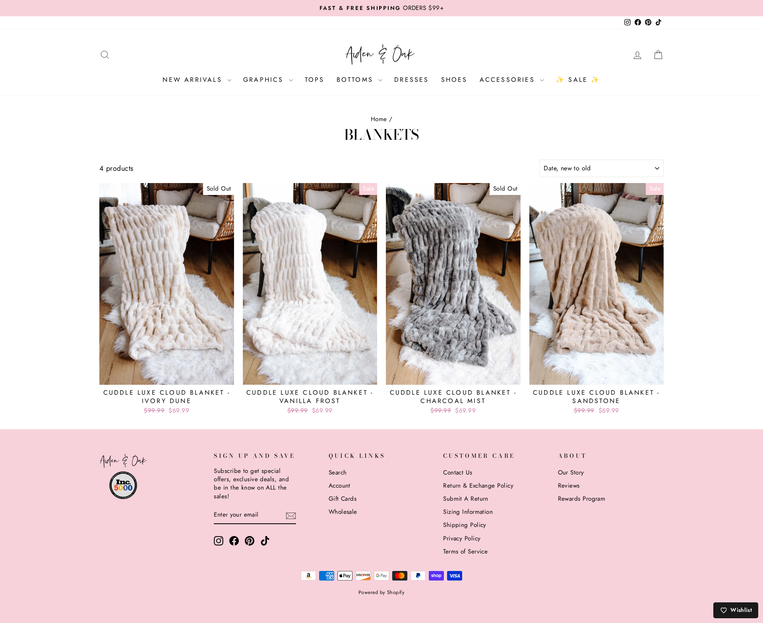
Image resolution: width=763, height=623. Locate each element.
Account (340, 485)
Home (379, 119)
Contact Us (458, 472)
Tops (315, 79)
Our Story (571, 472)
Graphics (265, 79)
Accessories (509, 79)
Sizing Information (468, 511)
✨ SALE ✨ (578, 79)
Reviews (569, 485)
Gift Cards (343, 498)
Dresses (411, 79)
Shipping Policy (464, 525)
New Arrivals (194, 79)
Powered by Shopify (381, 592)
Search (338, 472)
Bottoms (357, 79)
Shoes (454, 79)
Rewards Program (582, 498)
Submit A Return (465, 498)
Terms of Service (465, 551)
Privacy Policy (461, 538)
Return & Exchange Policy (478, 485)
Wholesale (343, 511)
